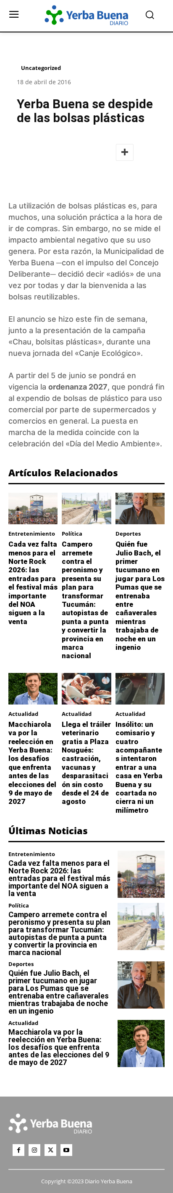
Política (72, 533)
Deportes (128, 533)
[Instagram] (34, 1150)
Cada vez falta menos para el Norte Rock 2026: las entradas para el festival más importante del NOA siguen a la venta (33, 583)
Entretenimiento (31, 533)
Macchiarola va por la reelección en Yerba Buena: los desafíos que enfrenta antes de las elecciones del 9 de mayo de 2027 (32, 763)
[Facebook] (18, 1150)
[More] (125, 152)
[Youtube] (66, 1150)
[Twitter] (50, 1150)
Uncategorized (41, 68)
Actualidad (23, 714)
